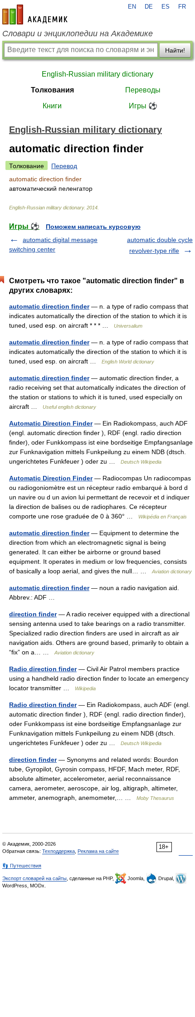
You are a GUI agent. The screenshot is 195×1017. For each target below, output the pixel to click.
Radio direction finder (43, 669)
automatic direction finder (49, 306)
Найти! (175, 50)
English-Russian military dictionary (97, 74)
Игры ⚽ (143, 106)
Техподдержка (58, 851)
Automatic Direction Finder (51, 423)
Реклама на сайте (98, 851)
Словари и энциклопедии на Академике (77, 33)
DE (149, 7)
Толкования (52, 90)
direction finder (33, 614)
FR (182, 7)
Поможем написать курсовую (93, 226)
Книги (52, 106)
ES (165, 7)
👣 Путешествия (21, 865)
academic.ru (35, 14)
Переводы (143, 90)
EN (132, 7)
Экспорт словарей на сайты (34, 878)
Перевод (64, 166)
